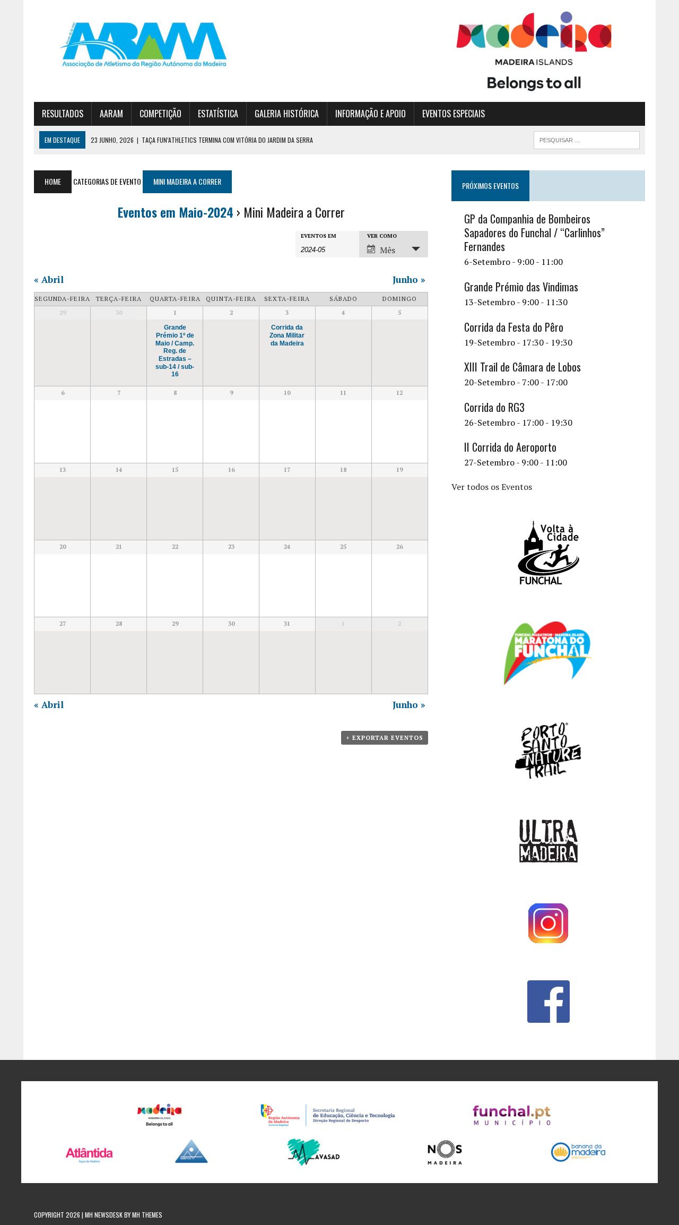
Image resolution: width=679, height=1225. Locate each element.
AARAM (111, 113)
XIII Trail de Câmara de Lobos (522, 367)
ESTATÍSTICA (218, 113)
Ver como (382, 236)
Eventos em (318, 236)
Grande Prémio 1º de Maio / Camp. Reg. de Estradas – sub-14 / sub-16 (174, 350)
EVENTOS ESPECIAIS (453, 113)
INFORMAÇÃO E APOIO (370, 113)
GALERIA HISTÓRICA (287, 113)
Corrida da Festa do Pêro (513, 327)
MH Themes (147, 1214)
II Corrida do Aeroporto (510, 447)
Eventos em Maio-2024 (175, 211)
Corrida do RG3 (494, 407)
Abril (49, 279)
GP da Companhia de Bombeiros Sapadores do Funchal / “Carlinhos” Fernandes (534, 232)
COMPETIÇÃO (160, 113)
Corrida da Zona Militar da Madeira (286, 335)
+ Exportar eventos (384, 737)
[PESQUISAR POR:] (587, 138)
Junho (409, 279)
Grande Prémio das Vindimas (521, 287)
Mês (387, 250)
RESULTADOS (62, 113)
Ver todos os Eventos (491, 487)
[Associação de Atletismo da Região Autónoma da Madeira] (131, 45)
